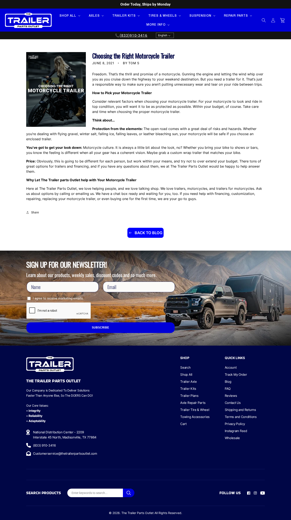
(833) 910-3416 (44, 445)
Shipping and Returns (240, 409)
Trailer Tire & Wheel (194, 409)
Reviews (231, 395)
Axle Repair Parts (192, 402)
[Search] (128, 493)
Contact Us (233, 402)
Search (185, 367)
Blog (228, 381)
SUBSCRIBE (100, 327)
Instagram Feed (236, 430)
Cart (183, 423)
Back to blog (148, 233)
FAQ (227, 388)
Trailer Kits (188, 388)
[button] (69, 15)
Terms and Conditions (241, 416)
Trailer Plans (189, 395)
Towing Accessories (195, 416)
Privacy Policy (235, 423)
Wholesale (232, 438)
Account (231, 367)
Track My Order (236, 374)
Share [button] (35, 212)
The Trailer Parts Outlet (137, 513)
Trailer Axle (188, 381)
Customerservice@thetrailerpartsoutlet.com (65, 453)
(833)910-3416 (133, 35)
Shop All (186, 374)
